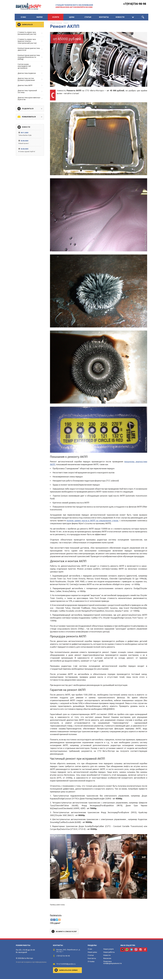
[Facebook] (54, 920)
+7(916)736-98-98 (134, 3)
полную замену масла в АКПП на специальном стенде (92, 520)
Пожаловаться (29, 117)
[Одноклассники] (59, 920)
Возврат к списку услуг (66, 931)
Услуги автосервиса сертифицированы (31, 962)
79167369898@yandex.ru (66, 964)
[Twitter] (57, 920)
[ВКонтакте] (51, 920)
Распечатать (55, 915)
